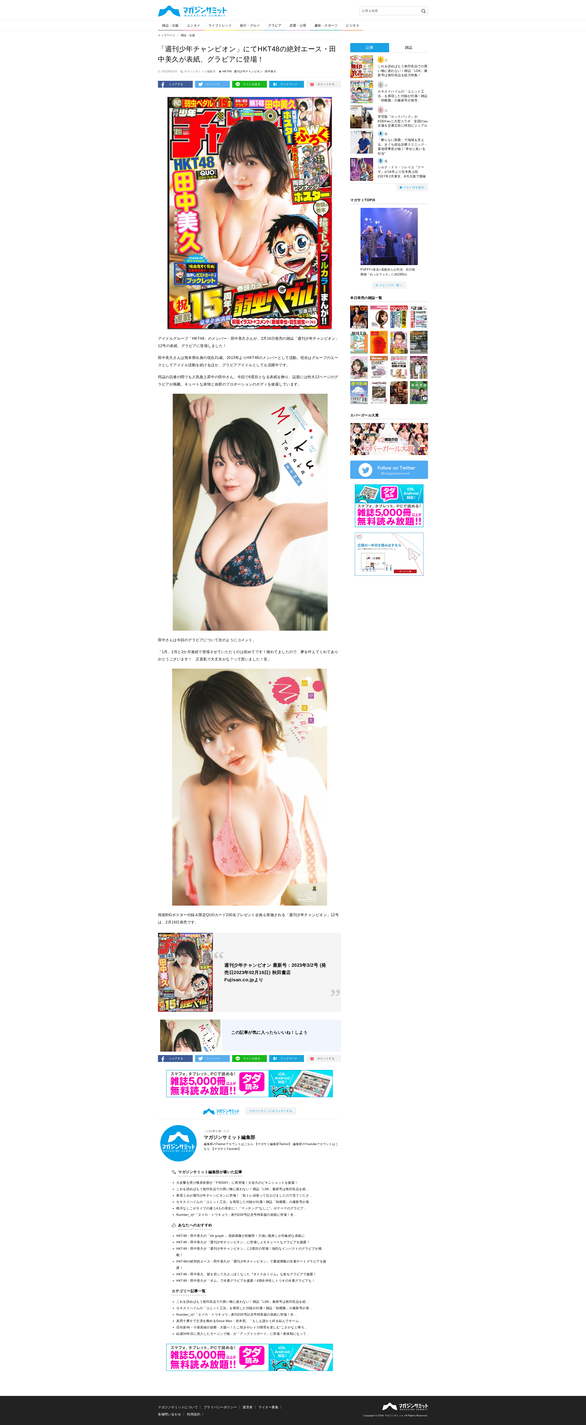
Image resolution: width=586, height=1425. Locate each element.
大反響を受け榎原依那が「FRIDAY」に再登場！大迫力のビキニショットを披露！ (237, 1182)
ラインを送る (251, 84)
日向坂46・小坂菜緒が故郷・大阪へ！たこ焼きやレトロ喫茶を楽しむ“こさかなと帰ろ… (242, 1327)
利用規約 (193, 1414)
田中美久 (270, 71)
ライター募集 (268, 1407)
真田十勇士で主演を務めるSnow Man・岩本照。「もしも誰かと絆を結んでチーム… (239, 1321)
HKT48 (227, 71)
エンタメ (193, 25)
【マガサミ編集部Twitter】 (273, 1144)
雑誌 (408, 47)
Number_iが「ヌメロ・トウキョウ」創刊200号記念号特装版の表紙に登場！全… (236, 1214)
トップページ (166, 35)
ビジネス (352, 25)
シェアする (176, 84)
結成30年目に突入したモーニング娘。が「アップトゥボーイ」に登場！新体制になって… (243, 1333)
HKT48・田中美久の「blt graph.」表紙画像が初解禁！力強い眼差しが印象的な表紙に (240, 1236)
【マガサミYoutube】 (226, 1149)
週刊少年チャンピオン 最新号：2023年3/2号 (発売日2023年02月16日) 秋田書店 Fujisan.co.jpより (275, 972)
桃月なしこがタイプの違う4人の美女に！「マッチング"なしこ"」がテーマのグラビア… (241, 1208)
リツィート (213, 84)
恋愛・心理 (298, 25)
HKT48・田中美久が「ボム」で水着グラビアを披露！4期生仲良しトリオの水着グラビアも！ (245, 1280)
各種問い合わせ (169, 1414)
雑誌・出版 (170, 25)
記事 (370, 47)
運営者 (248, 1407)
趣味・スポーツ (326, 25)
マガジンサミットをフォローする (270, 1111)
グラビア (274, 25)
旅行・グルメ (250, 25)
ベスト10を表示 (413, 187)
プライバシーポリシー (220, 1407)
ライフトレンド (220, 25)
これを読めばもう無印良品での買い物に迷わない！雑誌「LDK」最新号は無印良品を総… (242, 1189)
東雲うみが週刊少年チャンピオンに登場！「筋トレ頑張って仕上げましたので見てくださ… (244, 1195)
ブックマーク (288, 84)
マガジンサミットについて (178, 1407)
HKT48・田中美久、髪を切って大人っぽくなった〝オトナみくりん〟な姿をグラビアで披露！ (246, 1274)
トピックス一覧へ (390, 285)
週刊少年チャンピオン (248, 71)
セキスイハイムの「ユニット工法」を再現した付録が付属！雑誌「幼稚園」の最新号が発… (244, 1202)
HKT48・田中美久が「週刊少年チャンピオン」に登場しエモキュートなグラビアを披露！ (243, 1242)
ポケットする (325, 84)
